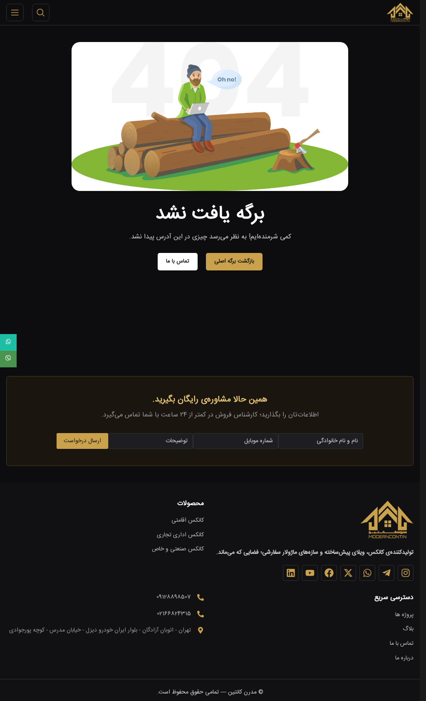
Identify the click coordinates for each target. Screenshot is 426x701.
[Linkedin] (291, 573)
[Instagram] (406, 573)
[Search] (41, 12)
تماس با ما (402, 644)
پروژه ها (404, 615)
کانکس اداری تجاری (180, 535)
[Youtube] (310, 573)
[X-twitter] (348, 573)
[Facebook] (329, 573)
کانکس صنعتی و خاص (178, 549)
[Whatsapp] (367, 573)
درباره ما (404, 658)
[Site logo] (400, 13)
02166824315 (174, 614)
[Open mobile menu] (15, 12)
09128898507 (173, 597)
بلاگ (408, 629)
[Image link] (386, 520)
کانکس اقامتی (187, 521)
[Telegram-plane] (386, 573)
